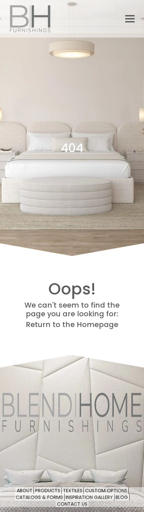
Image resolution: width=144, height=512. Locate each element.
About (24, 491)
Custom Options (106, 491)
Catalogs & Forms (39, 497)
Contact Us (72, 504)
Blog (122, 497)
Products (47, 491)
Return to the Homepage (72, 324)
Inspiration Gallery (89, 497)
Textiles (72, 491)
